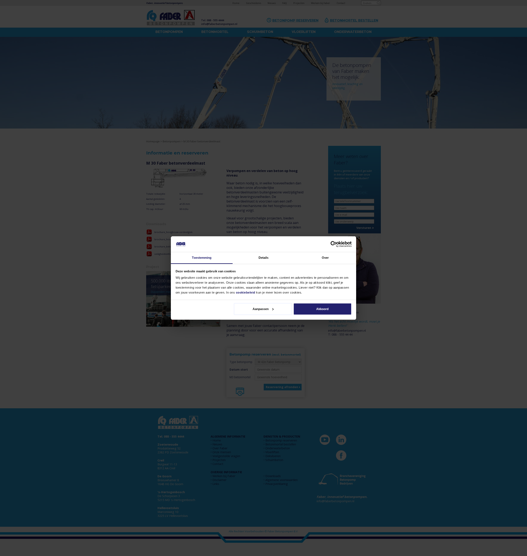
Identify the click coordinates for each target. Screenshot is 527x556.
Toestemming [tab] (201, 257)
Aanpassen (261, 309)
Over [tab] (325, 257)
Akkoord (322, 309)
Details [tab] (264, 257)
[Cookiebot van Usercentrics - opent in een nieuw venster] (334, 244)
